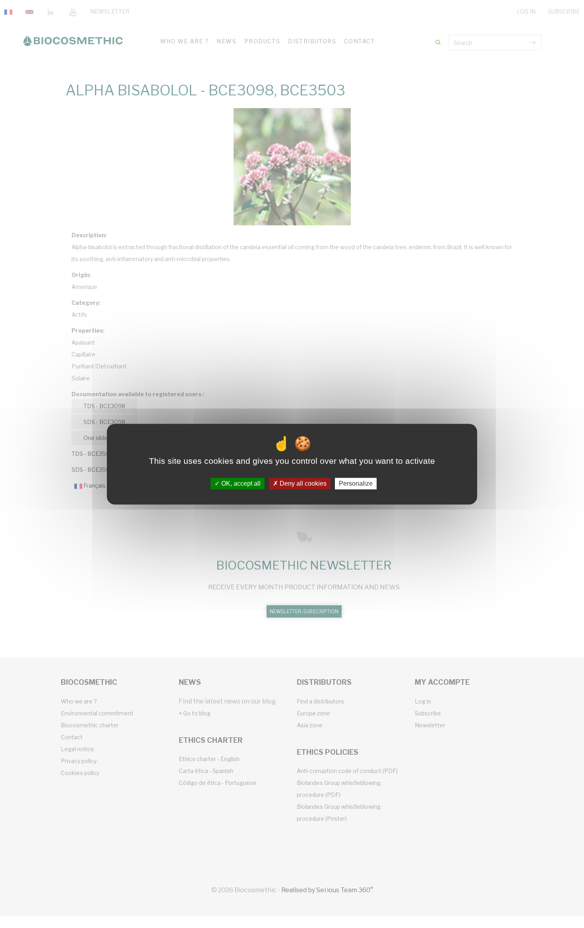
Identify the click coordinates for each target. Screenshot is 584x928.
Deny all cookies (302, 483)
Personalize (356, 483)
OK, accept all (240, 483)
